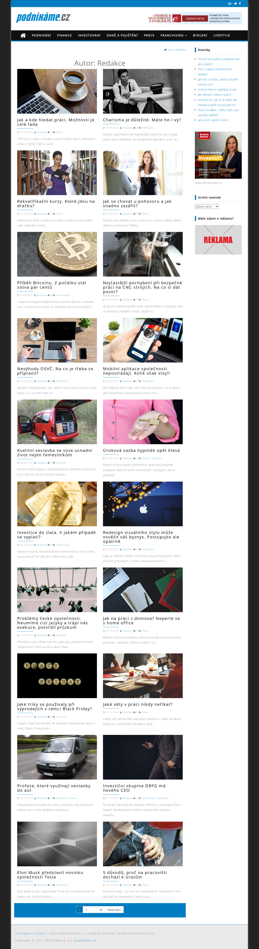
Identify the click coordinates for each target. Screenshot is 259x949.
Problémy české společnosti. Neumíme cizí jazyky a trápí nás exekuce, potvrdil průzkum (52, 623)
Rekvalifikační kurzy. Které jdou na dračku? (56, 203)
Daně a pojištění (122, 35)
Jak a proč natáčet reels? (213, 120)
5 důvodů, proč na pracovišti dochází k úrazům (135, 875)
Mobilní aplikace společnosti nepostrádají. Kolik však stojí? (136, 371)
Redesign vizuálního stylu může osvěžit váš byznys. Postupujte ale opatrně (141, 537)
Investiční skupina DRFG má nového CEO (134, 788)
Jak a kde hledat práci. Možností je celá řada (55, 122)
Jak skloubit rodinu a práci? (214, 94)
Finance (64, 35)
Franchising (173, 35)
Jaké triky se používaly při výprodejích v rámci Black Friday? (54, 706)
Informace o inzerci (31, 933)
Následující (114, 910)
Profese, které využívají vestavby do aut (54, 788)
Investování (89, 35)
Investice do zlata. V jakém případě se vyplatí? (56, 535)
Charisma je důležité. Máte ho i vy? (142, 120)
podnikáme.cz (85, 940)
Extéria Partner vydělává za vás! (217, 89)
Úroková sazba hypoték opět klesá (141, 450)
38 (100, 910)
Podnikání (41, 35)
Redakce (42, 132)
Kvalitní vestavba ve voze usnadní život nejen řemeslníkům (54, 453)
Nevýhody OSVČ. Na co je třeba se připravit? (55, 371)
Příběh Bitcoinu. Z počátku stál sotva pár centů (51, 285)
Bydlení (200, 35)
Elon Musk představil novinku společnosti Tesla (50, 875)
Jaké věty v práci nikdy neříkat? (138, 704)
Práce (149, 35)
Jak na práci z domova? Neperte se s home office (141, 621)
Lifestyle (221, 35)
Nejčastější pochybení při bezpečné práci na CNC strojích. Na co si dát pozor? (142, 287)
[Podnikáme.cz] (23, 35)
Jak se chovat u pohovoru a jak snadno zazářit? (137, 203)
